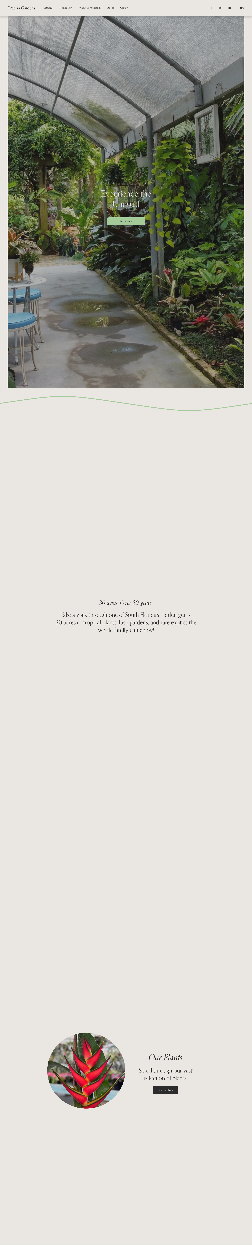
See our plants (166, 1090)
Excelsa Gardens (21, 7)
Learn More (126, 221)
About (110, 7)
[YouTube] (229, 8)
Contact (124, 7)
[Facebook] (211, 8)
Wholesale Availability (90, 7)
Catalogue (48, 7)
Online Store (66, 7)
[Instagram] (220, 8)
